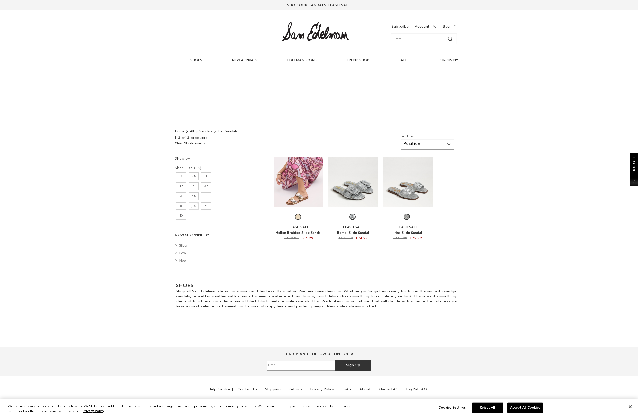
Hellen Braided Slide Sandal (299, 233)
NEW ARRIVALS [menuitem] (244, 60)
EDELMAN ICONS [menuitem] (302, 60)
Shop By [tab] (182, 158)
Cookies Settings (452, 407)
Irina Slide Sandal (407, 233)
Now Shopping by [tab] (192, 235)
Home (180, 131)
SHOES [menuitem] (196, 60)
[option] (298, 217)
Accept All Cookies (525, 407)
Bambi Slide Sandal (353, 233)
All (192, 131)
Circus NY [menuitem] (449, 60)
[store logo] (315, 32)
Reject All (487, 407)
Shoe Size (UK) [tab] (188, 168)
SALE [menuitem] (403, 60)
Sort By (407, 136)
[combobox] (424, 38)
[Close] (630, 406)
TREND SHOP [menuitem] (357, 60)
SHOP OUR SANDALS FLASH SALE (319, 5)
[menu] (325, 62)
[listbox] (299, 218)
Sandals (206, 131)
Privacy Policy (93, 411)
